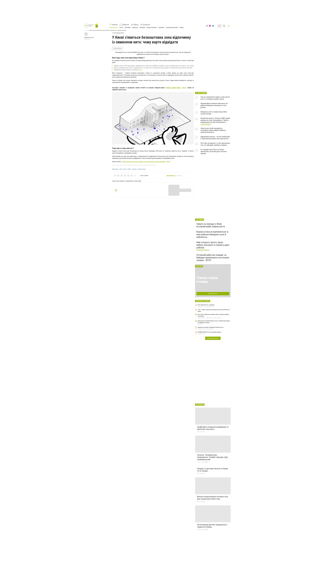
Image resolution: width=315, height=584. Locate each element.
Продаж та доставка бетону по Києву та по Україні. (212, 469)
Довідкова (142, 27)
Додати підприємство (213, 338)
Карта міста (135, 27)
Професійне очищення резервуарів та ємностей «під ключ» (212, 428)
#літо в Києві (123, 169)
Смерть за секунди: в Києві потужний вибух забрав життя (210, 225)
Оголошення (161, 27)
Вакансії (182, 27)
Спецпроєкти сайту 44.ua (172, 27)
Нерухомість (128, 27)
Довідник (125, 24)
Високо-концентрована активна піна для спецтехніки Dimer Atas (212, 497)
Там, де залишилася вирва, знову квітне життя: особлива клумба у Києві (215, 98)
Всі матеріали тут (213, 293)
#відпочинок (115, 169)
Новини (115, 24)
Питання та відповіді (152, 27)
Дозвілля (146, 24)
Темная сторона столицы (207, 280)
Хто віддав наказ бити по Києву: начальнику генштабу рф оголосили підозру (213, 151)
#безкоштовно (142, 169)
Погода (121, 27)
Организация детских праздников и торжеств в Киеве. (212, 526)
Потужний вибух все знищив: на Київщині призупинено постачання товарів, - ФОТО (212, 258)
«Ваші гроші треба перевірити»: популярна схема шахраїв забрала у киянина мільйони (213, 130)
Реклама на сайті (113, 27)
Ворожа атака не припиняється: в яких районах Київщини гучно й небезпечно (212, 234)
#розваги (134, 169)
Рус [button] (220, 26)
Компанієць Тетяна (89, 37)
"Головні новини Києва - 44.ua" (175, 88)
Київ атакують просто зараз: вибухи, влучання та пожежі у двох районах (212, 245)
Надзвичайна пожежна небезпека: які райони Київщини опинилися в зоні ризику (214, 105)
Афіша (135, 24)
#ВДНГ (129, 169)
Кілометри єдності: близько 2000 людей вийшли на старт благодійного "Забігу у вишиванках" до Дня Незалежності (215, 120)
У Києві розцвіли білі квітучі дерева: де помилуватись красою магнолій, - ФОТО (146, 161)
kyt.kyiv (139, 70)
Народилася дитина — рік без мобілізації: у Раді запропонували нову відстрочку (215, 138)
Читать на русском (117, 48)
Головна (86, 30)
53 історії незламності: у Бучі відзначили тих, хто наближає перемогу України (215, 144)
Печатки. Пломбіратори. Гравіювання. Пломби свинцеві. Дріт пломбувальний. (212, 457)
